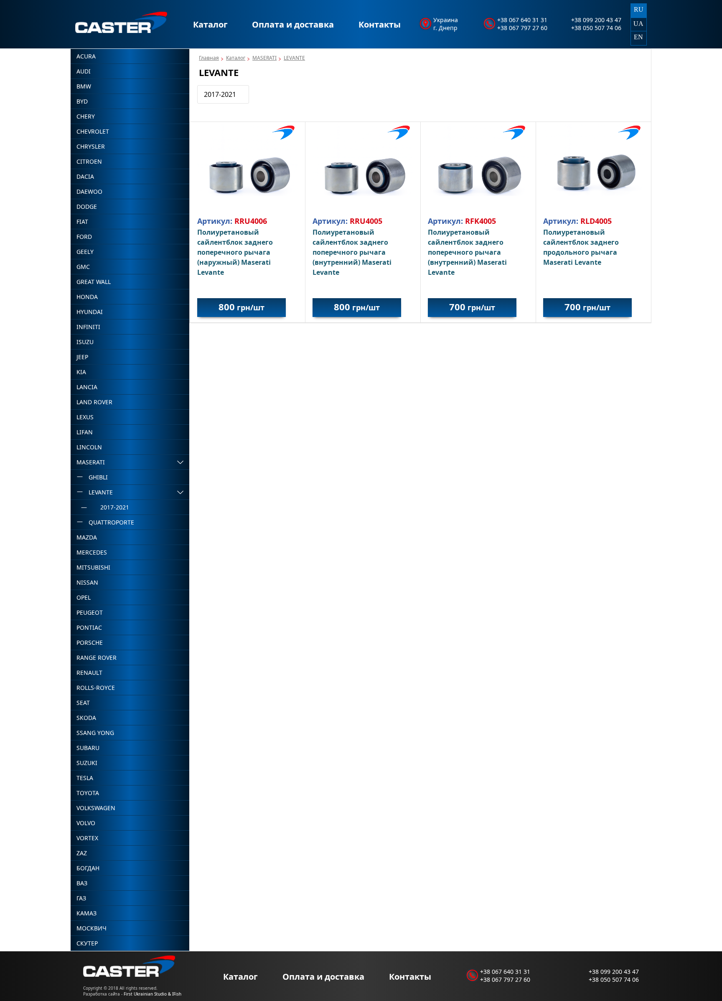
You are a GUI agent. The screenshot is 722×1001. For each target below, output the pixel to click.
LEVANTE (294, 57)
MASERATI (264, 57)
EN (638, 37)
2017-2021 (220, 94)
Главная (209, 57)
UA (638, 23)
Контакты (379, 24)
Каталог (210, 24)
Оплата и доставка (293, 24)
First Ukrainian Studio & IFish (152, 994)
